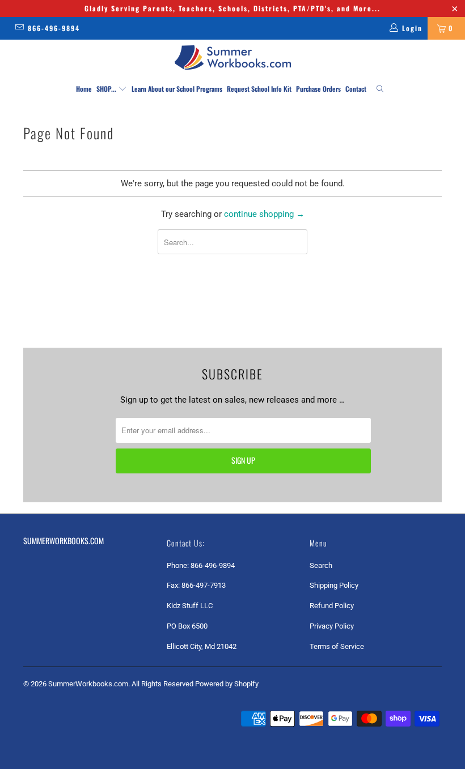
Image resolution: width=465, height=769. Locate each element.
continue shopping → (264, 214)
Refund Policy (332, 605)
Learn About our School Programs (177, 88)
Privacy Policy (332, 626)
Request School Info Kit (259, 88)
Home (84, 88)
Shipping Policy (334, 585)
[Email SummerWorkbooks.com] (19, 28)
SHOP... (107, 88)
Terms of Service (337, 646)
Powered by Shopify (227, 684)
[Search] (379, 89)
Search (321, 565)
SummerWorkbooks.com (88, 684)
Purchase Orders (318, 88)
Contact (355, 88)
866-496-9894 (54, 28)
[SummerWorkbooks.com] (232, 57)
